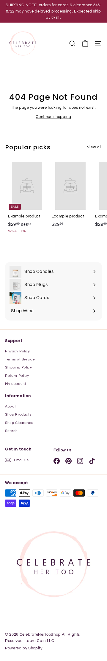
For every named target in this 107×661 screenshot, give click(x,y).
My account (15, 384)
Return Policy (17, 376)
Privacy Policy (17, 351)
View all (94, 147)
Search (11, 431)
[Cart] (85, 43)
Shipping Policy (18, 367)
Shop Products (18, 414)
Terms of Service (20, 359)
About (10, 406)
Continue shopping (53, 117)
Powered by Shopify (24, 648)
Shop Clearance (19, 423)
